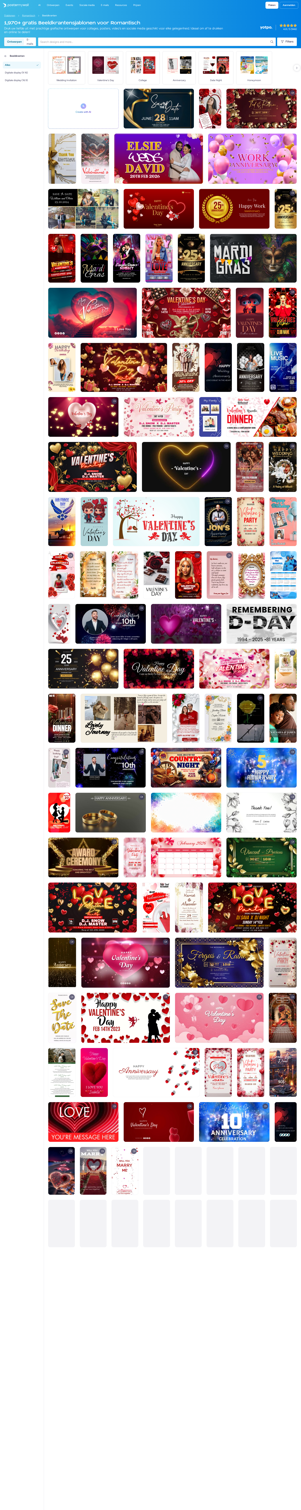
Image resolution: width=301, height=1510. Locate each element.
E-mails (30, 41)
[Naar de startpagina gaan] (14, 5)
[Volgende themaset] (296, 67)
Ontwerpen (14, 41)
